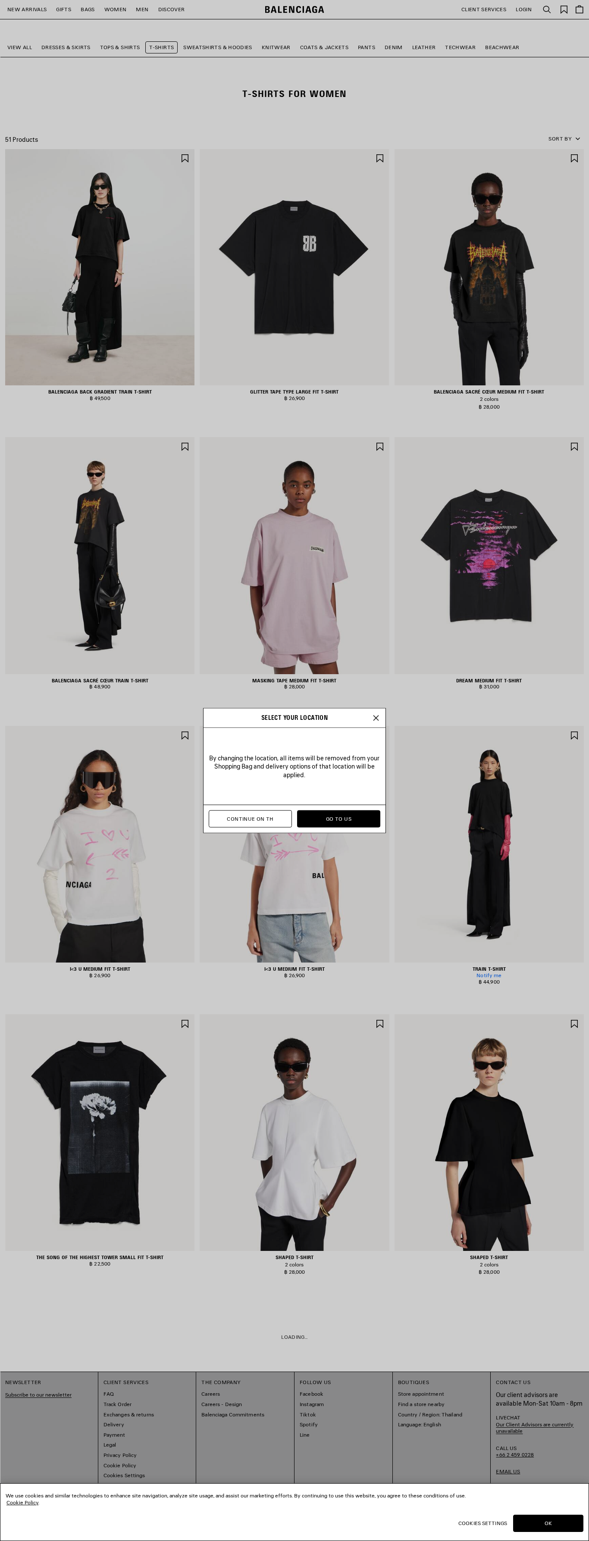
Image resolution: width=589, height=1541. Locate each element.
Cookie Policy (22, 1502)
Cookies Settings (482, 1523)
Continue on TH (250, 819)
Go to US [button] (338, 819)
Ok (548, 1523)
